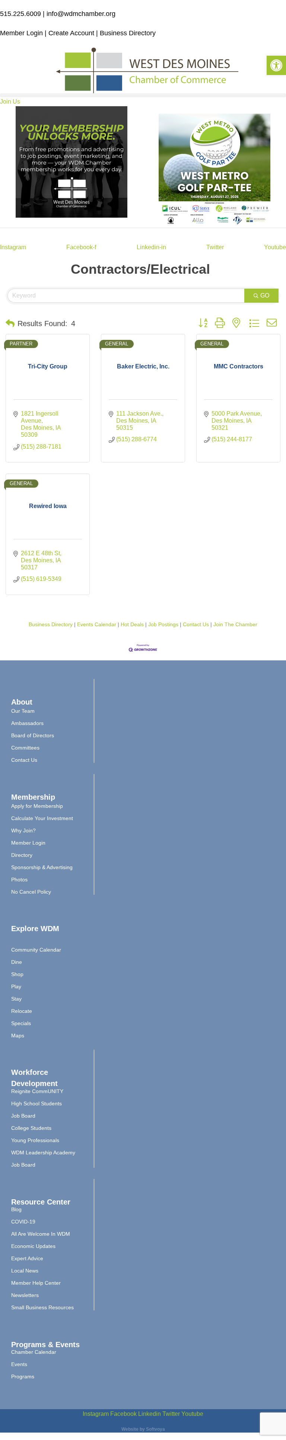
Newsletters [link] (25, 1295)
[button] (143, 95)
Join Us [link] (10, 101)
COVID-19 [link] (23, 1222)
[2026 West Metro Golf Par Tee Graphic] (214, 223)
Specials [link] (21, 1023)
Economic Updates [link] (33, 1246)
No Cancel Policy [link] (31, 892)
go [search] (264, 295)
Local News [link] (24, 1271)
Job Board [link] (23, 1116)
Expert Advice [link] (27, 1258)
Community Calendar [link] (36, 950)
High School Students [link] (36, 1103)
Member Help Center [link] (36, 1283)
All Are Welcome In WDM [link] (40, 1234)
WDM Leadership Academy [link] (43, 1152)
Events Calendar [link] (96, 624)
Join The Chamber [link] (235, 624)
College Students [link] (31, 1128)
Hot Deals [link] (132, 624)
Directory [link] (21, 855)
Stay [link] (16, 999)
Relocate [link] (21, 1011)
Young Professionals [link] (35, 1140)
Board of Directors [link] (32, 735)
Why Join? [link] (23, 830)
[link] (276, 65)
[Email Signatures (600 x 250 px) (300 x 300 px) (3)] (71, 215)
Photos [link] (19, 879)
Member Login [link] (21, 33)
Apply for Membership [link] (37, 806)
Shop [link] (17, 974)
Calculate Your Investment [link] (42, 818)
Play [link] (16, 986)
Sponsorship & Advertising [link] (42, 867)
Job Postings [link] (163, 624)
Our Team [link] (23, 711)
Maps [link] (17, 1035)
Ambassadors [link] (27, 723)
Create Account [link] (72, 33)
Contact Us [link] (196, 624)
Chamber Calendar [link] (33, 1352)
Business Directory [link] (128, 33)
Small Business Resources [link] (42, 1307)
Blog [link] (16, 1209)
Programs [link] (22, 1376)
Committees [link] (25, 748)
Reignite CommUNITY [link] (37, 1091)
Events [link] (19, 1364)
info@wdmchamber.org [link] (81, 13)
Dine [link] (16, 962)
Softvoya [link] (155, 1429)
